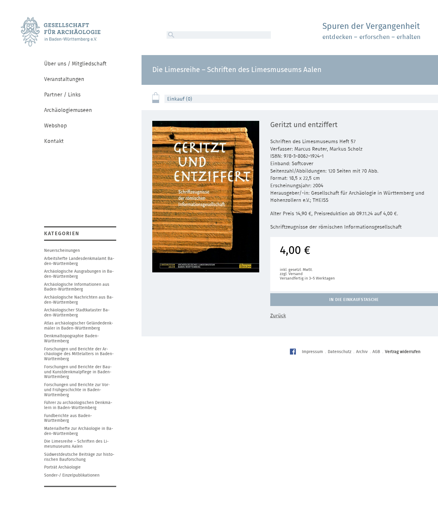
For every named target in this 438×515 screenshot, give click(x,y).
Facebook (293, 352)
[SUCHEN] (170, 35)
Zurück (278, 315)
